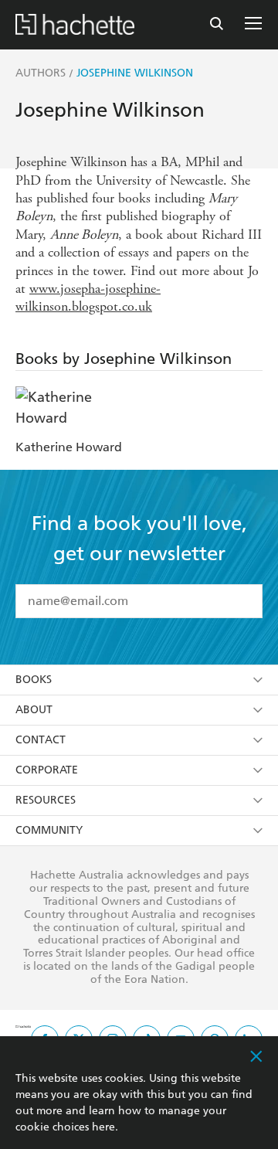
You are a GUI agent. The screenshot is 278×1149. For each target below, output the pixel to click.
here (103, 1127)
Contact (40, 739)
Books (33, 679)
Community (49, 830)
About (34, 709)
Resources (45, 800)
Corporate (46, 770)
